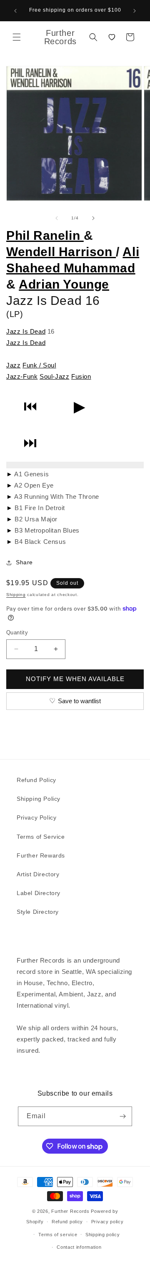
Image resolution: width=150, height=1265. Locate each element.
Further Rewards (41, 855)
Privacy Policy (36, 817)
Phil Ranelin (45, 235)
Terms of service (57, 1234)
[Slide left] (57, 218)
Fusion (81, 376)
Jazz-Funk (22, 376)
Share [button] (24, 562)
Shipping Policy (38, 798)
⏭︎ (30, 443)
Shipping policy (102, 1234)
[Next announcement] (134, 11)
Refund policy (67, 1221)
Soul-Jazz (54, 376)
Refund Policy (36, 780)
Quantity (17, 632)
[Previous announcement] (15, 11)
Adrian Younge (64, 284)
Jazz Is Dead (25, 331)
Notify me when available (75, 678)
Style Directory (38, 911)
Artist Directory (38, 874)
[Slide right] (93, 218)
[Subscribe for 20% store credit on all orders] (122, 1116)
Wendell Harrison (61, 252)
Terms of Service (41, 836)
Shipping (16, 594)
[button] (17, 37)
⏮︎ (30, 406)
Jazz (13, 365)
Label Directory (38, 893)
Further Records (70, 1211)
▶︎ (79, 406)
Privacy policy (107, 1221)
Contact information (79, 1247)
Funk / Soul (39, 365)
